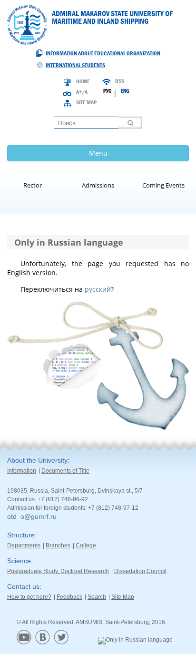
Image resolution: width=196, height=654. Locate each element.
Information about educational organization (103, 53)
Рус (107, 91)
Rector (32, 185)
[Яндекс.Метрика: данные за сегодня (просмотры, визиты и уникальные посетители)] (135, 640)
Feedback (69, 597)
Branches (58, 545)
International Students (75, 65)
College (86, 545)
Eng (125, 91)
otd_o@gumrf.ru (32, 516)
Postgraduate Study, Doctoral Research (58, 571)
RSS (119, 81)
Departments (23, 545)
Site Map (86, 102)
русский (98, 289)
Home (83, 81)
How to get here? (29, 597)
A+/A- (82, 92)
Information (21, 470)
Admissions (98, 185)
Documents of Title (65, 470)
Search (97, 597)
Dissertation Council (140, 571)
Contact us (23, 586)
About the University (37, 460)
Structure (21, 535)
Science (19, 561)
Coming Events (163, 185)
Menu (98, 153)
